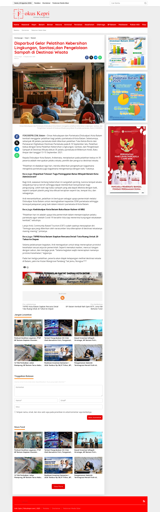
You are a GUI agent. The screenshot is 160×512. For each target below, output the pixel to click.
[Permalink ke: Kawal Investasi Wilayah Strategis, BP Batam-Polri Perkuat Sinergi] (88, 327)
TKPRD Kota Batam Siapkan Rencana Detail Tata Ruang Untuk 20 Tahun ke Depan (40, 306)
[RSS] (62, 298)
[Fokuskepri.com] (31, 14)
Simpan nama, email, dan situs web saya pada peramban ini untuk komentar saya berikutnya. (54, 412)
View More (58, 486)
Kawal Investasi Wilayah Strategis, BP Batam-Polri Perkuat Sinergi (85, 339)
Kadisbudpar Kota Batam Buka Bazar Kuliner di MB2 (59, 209)
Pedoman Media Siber (71, 508)
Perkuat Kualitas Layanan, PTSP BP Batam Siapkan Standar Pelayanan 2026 (27, 339)
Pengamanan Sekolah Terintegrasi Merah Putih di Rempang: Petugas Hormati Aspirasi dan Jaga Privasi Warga (88, 364)
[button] (145, 3)
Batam (16, 58)
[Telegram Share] (96, 57)
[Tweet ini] (91, 57)
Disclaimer (56, 508)
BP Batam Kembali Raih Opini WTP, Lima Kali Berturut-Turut (84, 306)
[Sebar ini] (87, 57)
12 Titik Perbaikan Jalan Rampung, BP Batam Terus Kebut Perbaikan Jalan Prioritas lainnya (28, 364)
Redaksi (46, 508)
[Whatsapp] (100, 57)
